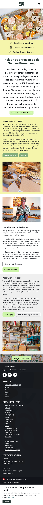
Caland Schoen (10, 269)
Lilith (23, 155)
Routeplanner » (8, 464)
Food (6, 394)
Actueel (7, 408)
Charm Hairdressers (13, 264)
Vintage (7, 443)
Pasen (7, 417)
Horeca (7, 389)
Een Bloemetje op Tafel (28, 314)
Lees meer (11, 497)
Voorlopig (8, 314)
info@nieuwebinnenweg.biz (12, 471)
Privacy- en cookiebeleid (11, 482)
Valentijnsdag (9, 415)
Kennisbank (9, 410)
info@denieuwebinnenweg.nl (13, 461)
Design (7, 392)
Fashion (7, 387)
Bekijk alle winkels (22, 358)
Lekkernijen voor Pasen (21, 112)
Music (7, 397)
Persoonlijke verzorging (13, 385)
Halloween (8, 412)
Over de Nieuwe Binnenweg (14, 405)
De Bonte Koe (10, 155)
